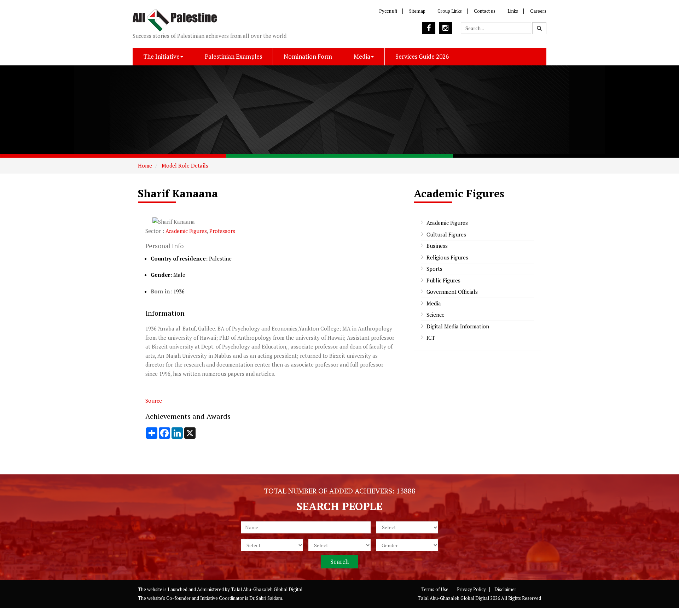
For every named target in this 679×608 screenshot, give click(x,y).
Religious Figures (447, 257)
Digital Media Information (457, 326)
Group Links (449, 11)
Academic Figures (186, 230)
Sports (434, 268)
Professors (222, 230)
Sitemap (417, 11)
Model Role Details (184, 165)
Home (145, 165)
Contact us (484, 11)
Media (362, 56)
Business (437, 245)
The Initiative (161, 56)
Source (153, 400)
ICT (430, 337)
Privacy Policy (471, 589)
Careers (538, 11)
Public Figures (443, 280)
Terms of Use (434, 589)
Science (435, 314)
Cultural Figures (446, 234)
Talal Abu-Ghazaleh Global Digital (266, 589)
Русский (388, 11)
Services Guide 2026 (422, 56)
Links (512, 11)
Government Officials (452, 291)
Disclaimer (505, 589)
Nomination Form (308, 56)
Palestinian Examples (233, 56)
